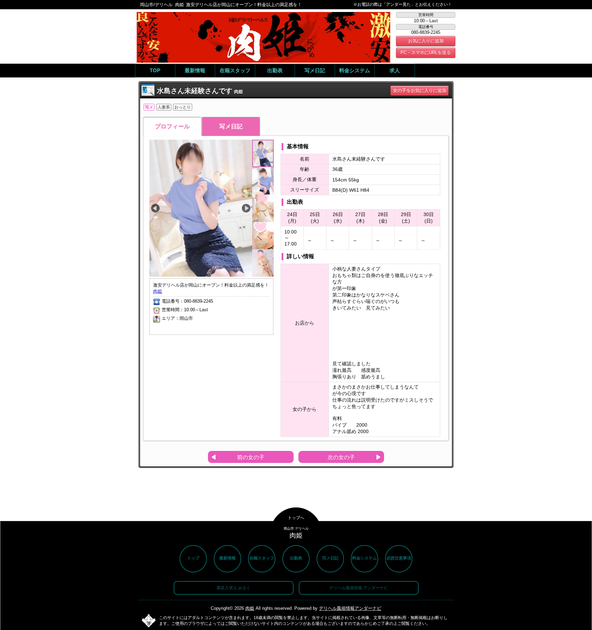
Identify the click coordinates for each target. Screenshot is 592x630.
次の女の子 (341, 457)
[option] (200, 217)
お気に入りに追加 (426, 40)
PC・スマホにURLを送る (425, 52)
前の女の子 (250, 457)
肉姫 (157, 291)
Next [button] (246, 208)
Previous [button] (155, 208)
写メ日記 (231, 126)
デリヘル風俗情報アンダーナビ (350, 608)
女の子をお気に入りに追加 (419, 90)
